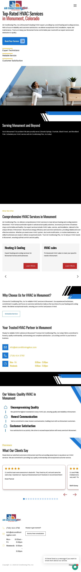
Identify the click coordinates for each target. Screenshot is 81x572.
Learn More (30, 266)
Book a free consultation (35, 533)
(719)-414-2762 (17, 355)
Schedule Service (11, 314)
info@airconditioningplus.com (23, 347)
